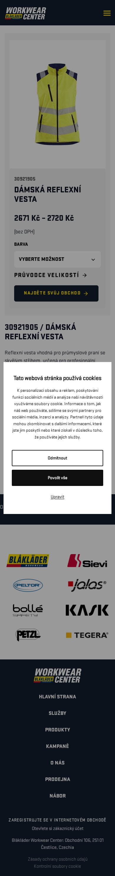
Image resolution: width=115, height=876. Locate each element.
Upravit (57, 497)
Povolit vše (57, 478)
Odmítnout (57, 458)
